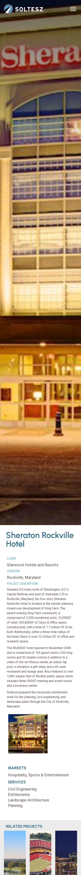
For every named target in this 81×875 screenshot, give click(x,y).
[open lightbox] (28, 733)
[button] (73, 9)
